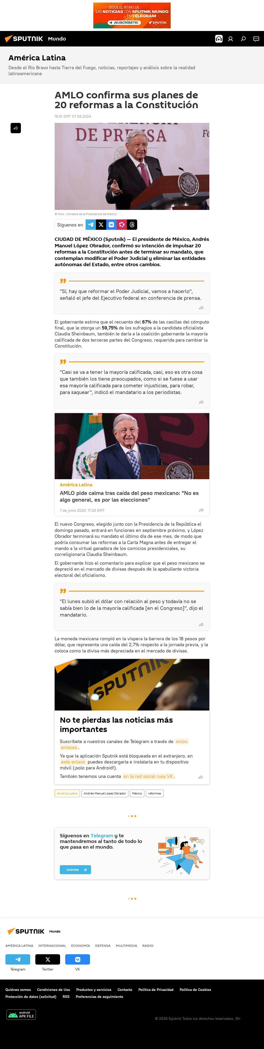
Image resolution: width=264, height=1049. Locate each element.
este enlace (73, 762)
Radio (147, 945)
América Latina (76, 485)
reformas (154, 793)
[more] (201, 308)
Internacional (52, 945)
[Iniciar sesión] (230, 39)
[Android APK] (21, 1015)
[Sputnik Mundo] (25, 43)
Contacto (125, 989)
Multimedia (126, 945)
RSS (66, 996)
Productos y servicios (93, 989)
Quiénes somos (18, 989)
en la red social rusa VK (148, 776)
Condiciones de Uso (53, 989)
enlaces (69, 747)
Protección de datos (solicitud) (30, 996)
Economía (80, 945)
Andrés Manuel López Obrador (105, 793)
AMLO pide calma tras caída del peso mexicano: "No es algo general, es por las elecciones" (129, 496)
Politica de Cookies (195, 989)
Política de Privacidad (156, 989)
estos (181, 741)
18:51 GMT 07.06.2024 (73, 116)
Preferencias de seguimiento (99, 996)
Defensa (103, 945)
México (137, 793)
